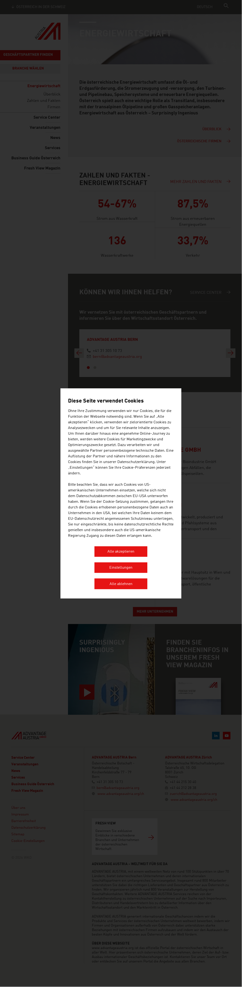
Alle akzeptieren (120, 552)
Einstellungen (120, 568)
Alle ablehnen (121, 584)
